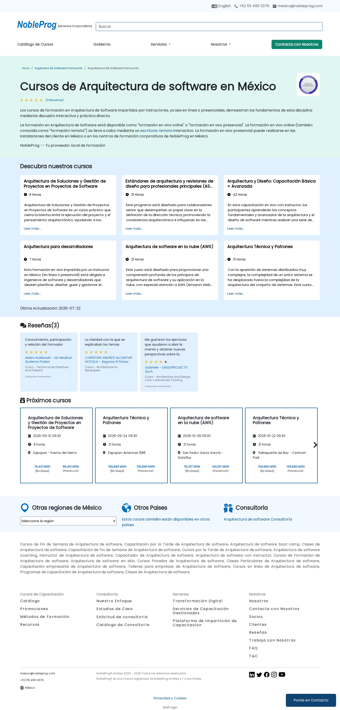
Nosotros (219, 44)
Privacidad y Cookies (170, 698)
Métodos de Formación (45, 616)
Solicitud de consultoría (122, 617)
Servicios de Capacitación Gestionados (201, 611)
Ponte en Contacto (311, 700)
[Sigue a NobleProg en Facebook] (266, 674)
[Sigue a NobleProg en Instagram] (274, 674)
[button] (314, 445)
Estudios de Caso (114, 608)
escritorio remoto (156, 130)
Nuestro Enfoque (114, 601)
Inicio (26, 68)
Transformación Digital (198, 601)
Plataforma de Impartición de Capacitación (205, 623)
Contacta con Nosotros (296, 44)
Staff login (170, 707)
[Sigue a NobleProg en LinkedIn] (252, 674)
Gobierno (102, 44)
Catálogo (30, 601)
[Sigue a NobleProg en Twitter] (259, 674)
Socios (256, 616)
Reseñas (258, 632)
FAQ (253, 648)
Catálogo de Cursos (35, 44)
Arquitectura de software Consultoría (258, 519)
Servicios (159, 44)
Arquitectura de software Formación (113, 68)
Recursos (30, 624)
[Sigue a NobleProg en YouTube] (282, 674)
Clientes (258, 624)
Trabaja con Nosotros (272, 640)
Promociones (34, 608)
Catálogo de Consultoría (123, 624)
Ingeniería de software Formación (59, 68)
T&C (253, 656)
